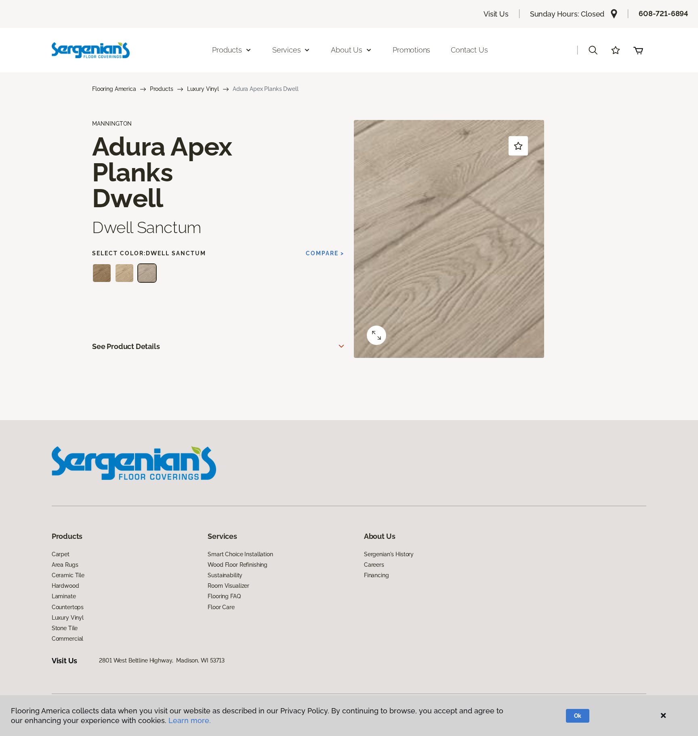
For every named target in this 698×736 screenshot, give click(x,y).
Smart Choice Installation (240, 554)
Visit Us (496, 14)
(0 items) (638, 50)
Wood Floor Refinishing (237, 564)
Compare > (325, 253)
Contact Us (469, 50)
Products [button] (227, 50)
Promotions (411, 50)
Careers (374, 564)
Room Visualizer (228, 585)
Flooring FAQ (224, 596)
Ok (578, 716)
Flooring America (114, 89)
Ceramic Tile (68, 575)
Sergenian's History (389, 554)
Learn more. (189, 720)
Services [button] (286, 50)
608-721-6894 (663, 13)
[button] (593, 50)
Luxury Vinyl (203, 89)
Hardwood (65, 585)
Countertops (68, 607)
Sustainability (225, 575)
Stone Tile (65, 628)
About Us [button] (346, 50)
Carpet (60, 554)
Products (161, 89)
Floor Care (221, 607)
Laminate (64, 596)
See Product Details (126, 346)
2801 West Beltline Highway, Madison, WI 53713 (162, 660)
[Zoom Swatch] (376, 335)
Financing (376, 575)
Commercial (68, 638)
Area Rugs (65, 564)
